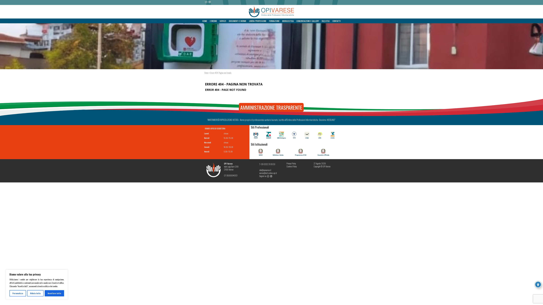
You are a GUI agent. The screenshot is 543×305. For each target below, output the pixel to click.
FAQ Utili (326, 20)
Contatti (336, 20)
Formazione (274, 20)
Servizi (223, 20)
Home (204, 20)
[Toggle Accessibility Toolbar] (538, 284)
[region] (37, 284)
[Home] (271, 12)
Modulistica (288, 20)
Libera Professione (257, 20)
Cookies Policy (291, 166)
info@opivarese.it (265, 170)
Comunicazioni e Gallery (307, 20)
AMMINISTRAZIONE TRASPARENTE (271, 107)
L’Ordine (213, 20)
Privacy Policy (291, 163)
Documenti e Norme (237, 20)
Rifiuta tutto (35, 293)
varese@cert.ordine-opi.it (268, 173)
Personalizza (17, 293)
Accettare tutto (54, 293)
